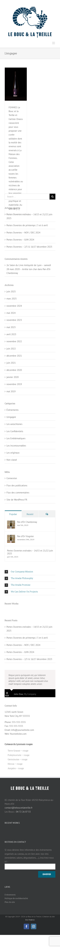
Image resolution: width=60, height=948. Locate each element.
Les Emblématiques (15, 438)
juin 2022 (11, 348)
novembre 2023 (14, 320)
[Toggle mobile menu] (53, 43)
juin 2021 (11, 362)
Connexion (11, 478)
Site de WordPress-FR (16, 499)
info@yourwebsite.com (22, 729)
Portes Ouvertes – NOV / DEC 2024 (23, 232)
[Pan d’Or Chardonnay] (11, 522)
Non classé (11, 459)
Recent (30, 514)
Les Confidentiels (14, 431)
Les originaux (13, 452)
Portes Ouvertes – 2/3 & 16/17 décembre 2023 (29, 246)
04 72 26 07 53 (23, 811)
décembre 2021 (14, 355)
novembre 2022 (14, 341)
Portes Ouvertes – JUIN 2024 (20, 239)
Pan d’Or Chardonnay (27, 521)
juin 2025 (11, 291)
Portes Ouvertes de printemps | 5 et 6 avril (27, 225)
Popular (13, 514)
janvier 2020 (12, 377)
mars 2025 (11, 298)
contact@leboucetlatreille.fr (18, 807)
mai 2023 (11, 327)
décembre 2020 (14, 370)
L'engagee (11, 417)
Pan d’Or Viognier (25, 536)
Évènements (12, 409)
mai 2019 (11, 391)
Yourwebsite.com (18, 733)
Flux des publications (16, 485)
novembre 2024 (14, 305)
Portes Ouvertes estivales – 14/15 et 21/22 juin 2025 (30, 552)
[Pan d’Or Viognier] (11, 536)
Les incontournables (16, 445)
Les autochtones (14, 424)
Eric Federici (30, 920)
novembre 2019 (14, 384)
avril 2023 (11, 334)
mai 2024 (11, 312)
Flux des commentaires (17, 492)
